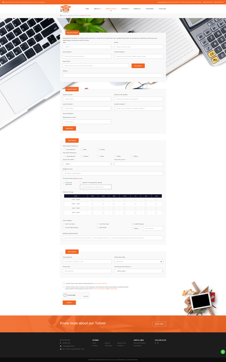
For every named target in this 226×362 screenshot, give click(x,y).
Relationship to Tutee (70, 117)
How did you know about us (122, 266)
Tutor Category (67, 220)
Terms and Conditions (100, 283)
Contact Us (120, 345)
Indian (102, 156)
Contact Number (119, 52)
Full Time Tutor (104, 224)
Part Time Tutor (70, 224)
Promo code (66, 266)
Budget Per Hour (68, 169)
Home (63, 15)
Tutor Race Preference (70, 153)
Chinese (86, 156)
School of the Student (121, 94)
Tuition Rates (108, 345)
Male (85, 149)
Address (65, 71)
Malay (119, 156)
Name (116, 42)
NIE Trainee (103, 227)
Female (102, 149)
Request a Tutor (73, 15)
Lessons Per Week (69, 159)
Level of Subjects (68, 113)
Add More (69, 128)
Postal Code (67, 61)
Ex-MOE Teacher (139, 224)
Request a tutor (121, 343)
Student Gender (68, 94)
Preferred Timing (68, 192)
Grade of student (120, 104)
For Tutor (94, 345)
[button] (87, 47)
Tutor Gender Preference (70, 146)
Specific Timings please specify (92, 182)
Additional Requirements (70, 233)
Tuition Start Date (119, 257)
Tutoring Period (67, 257)
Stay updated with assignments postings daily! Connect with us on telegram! (24, 2)
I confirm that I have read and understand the (86, 283)
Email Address (67, 52)
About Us (107, 343)
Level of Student (68, 104)
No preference (71, 149)
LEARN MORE (159, 324)
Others (136, 156)
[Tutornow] (66, 9)
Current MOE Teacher (71, 227)
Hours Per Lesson (120, 159)
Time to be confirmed (68, 183)
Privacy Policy (113, 289)
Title (64, 42)
